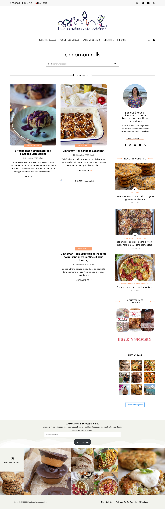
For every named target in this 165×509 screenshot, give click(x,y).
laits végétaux (91, 40)
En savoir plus (135, 139)
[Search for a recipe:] (82, 64)
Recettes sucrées (69, 40)
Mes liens (27, 3)
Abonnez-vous (82, 442)
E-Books (122, 40)
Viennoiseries (33, 145)
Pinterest (143, 3)
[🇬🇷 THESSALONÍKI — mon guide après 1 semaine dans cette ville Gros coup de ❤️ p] (124, 377)
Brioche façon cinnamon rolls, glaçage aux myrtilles (33, 152)
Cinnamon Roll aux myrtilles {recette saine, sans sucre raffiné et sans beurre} (83, 257)
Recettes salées (47, 40)
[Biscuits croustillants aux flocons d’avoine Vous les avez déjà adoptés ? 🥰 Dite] (136, 377)
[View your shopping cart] (154, 39)
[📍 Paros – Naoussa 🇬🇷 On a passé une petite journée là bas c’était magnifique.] (149, 389)
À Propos (15, 3)
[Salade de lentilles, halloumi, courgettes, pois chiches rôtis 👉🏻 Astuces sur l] (149, 364)
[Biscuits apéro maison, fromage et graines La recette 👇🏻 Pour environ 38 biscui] (136, 389)
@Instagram (11, 462)
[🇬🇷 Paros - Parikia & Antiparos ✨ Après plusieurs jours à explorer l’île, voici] (124, 389)
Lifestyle (109, 40)
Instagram (137, 3)
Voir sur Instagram (135, 404)
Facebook (132, 3)
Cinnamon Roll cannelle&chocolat (83, 150)
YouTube (148, 3)
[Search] (115, 64)
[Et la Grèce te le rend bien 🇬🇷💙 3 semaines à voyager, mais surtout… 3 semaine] (136, 364)
